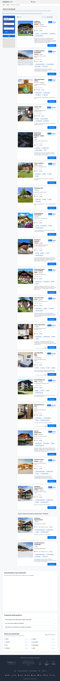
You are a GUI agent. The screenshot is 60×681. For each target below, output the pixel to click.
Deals (9, 36)
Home (4, 4)
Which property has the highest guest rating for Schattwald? (18, 619)
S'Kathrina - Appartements (38, 487)
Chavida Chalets (39, 459)
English (34, 1)
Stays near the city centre (50, 634)
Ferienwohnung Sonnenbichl (38, 214)
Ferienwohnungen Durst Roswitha (39, 270)
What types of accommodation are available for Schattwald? (18, 627)
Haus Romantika (39, 297)
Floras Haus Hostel (39, 324)
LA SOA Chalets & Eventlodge (39, 51)
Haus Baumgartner (39, 379)
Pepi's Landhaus (38, 163)
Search (6, 31)
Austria (7, 4)
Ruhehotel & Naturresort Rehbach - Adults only (39, 135)
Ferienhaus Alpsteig (37, 240)
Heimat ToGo (38, 107)
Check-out (5, 26)
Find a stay (6, 17)
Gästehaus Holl (38, 188)
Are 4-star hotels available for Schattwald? (14, 623)
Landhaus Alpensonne (37, 22)
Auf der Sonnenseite (37, 431)
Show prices (52, 45)
